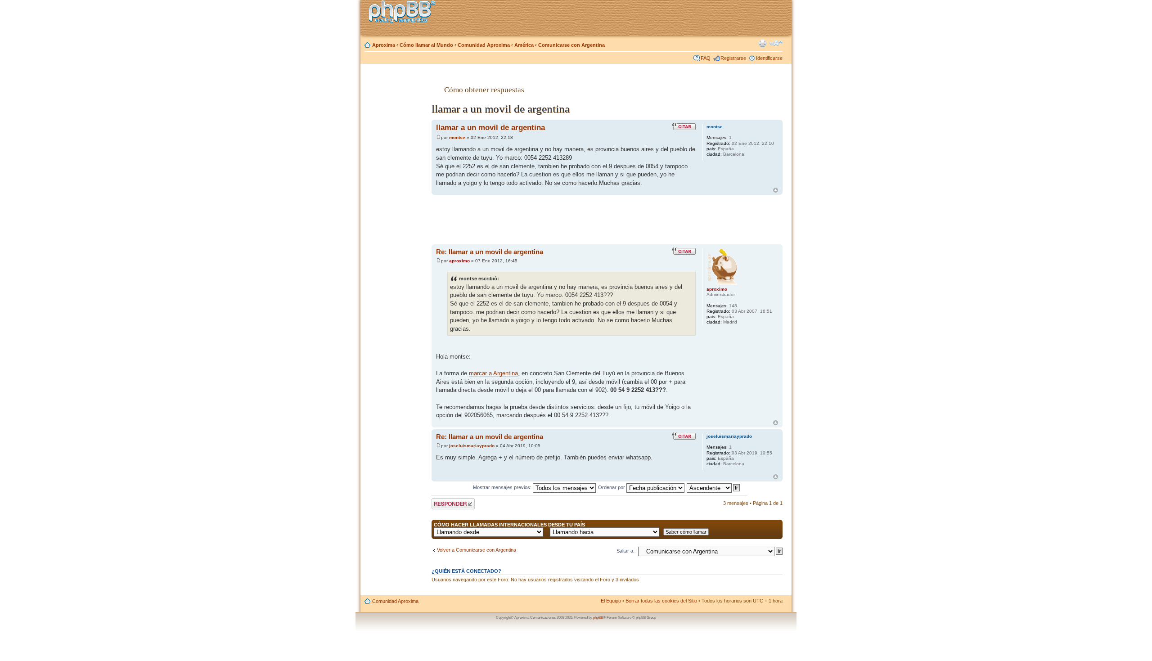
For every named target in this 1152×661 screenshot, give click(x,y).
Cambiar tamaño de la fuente (776, 43)
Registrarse (733, 58)
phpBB (598, 618)
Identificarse (769, 58)
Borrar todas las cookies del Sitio (661, 600)
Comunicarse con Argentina (571, 45)
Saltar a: (625, 550)
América (524, 45)
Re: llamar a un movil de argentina (489, 252)
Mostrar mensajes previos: (503, 487)
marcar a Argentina (493, 373)
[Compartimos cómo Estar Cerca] (404, 13)
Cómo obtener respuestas (484, 89)
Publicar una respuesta (445, 503)
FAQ (706, 58)
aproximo (459, 260)
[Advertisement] (396, 213)
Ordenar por (612, 487)
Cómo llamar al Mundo (426, 45)
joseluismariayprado (472, 445)
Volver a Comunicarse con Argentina (476, 550)
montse (457, 137)
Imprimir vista (762, 43)
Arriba (775, 190)
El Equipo (611, 600)
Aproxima (383, 45)
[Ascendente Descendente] (714, 487)
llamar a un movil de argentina (490, 127)
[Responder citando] (684, 126)
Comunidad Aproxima (484, 45)
